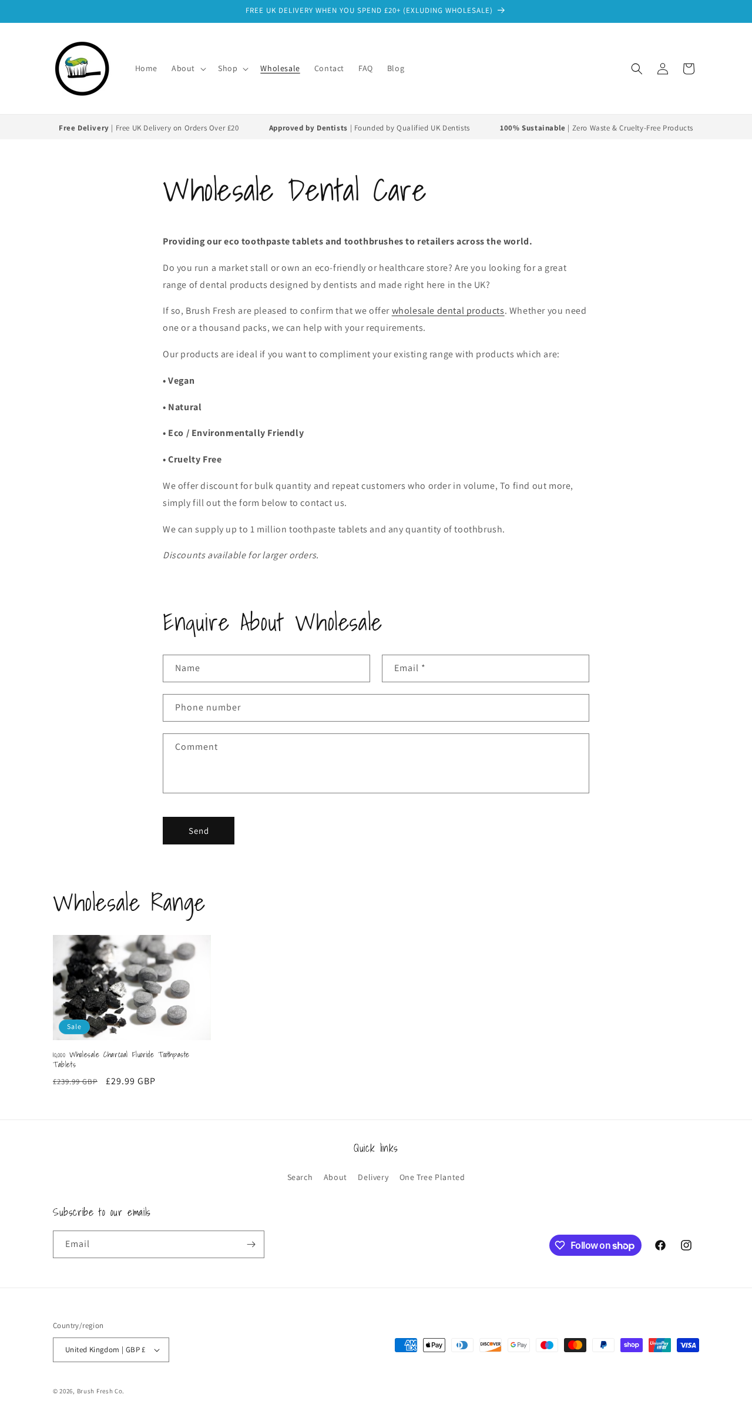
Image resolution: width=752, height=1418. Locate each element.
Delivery (373, 1177)
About (335, 1177)
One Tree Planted (432, 1177)
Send (199, 830)
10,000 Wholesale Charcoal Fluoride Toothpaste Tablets (121, 1060)
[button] (187, 68)
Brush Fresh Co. (101, 1391)
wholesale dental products (448, 310)
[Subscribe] (251, 1244)
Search (300, 1177)
